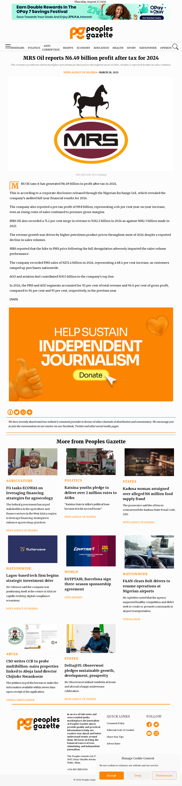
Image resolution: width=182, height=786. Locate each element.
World (71, 572)
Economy (83, 47)
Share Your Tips (115, 736)
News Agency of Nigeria (80, 72)
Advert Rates (113, 743)
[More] (29, 412)
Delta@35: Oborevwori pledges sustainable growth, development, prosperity (89, 670)
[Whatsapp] (23, 412)
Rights (68, 47)
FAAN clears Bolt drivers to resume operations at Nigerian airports (146, 586)
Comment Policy (115, 723)
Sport (131, 47)
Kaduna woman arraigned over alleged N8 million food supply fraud (148, 494)
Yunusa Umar (131, 619)
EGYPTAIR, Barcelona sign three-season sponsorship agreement (88, 584)
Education (101, 47)
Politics (34, 47)
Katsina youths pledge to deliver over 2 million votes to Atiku (91, 492)
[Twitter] (17, 412)
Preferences (164, 775)
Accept (111, 775)
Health (118, 47)
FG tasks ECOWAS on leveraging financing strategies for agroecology (29, 493)
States (129, 481)
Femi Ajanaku (73, 597)
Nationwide (148, 47)
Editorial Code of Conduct (120, 730)
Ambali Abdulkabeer (20, 700)
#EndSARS (17, 47)
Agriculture (19, 481)
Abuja (12, 654)
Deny (137, 775)
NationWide (18, 568)
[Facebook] (10, 412)
